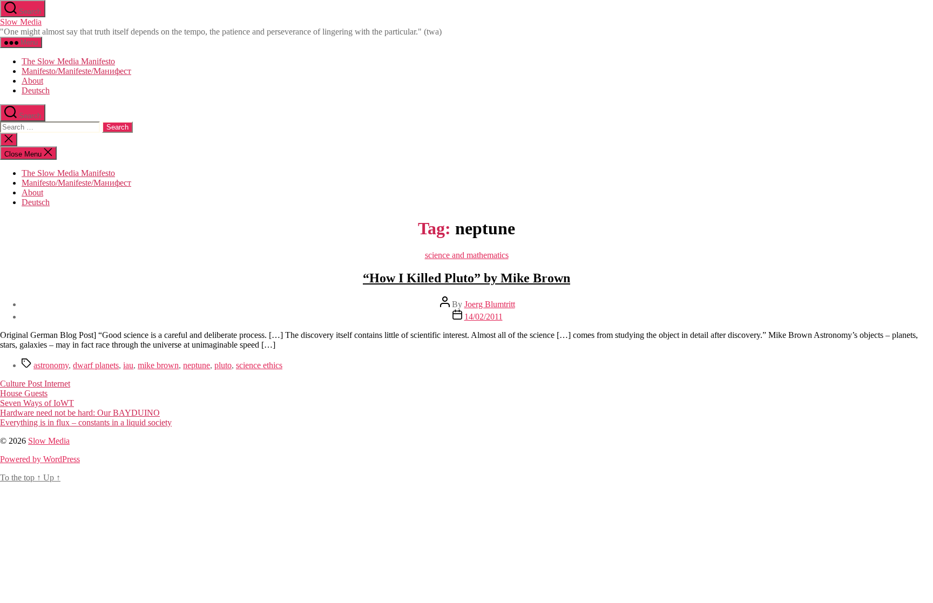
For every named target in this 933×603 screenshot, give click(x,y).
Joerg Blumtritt (489, 304)
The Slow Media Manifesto (68, 61)
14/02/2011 (483, 316)
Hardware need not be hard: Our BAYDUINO (80, 412)
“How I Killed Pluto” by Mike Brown (466, 278)
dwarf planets (96, 365)
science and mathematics (467, 255)
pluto (223, 365)
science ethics (259, 365)
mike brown (158, 365)
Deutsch (36, 90)
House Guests (24, 393)
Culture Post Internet (35, 383)
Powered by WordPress (40, 459)
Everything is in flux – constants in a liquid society (86, 422)
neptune (196, 365)
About (32, 80)
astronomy (51, 365)
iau (128, 365)
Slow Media (21, 21)
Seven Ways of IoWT (37, 403)
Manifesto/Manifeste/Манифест (76, 71)
